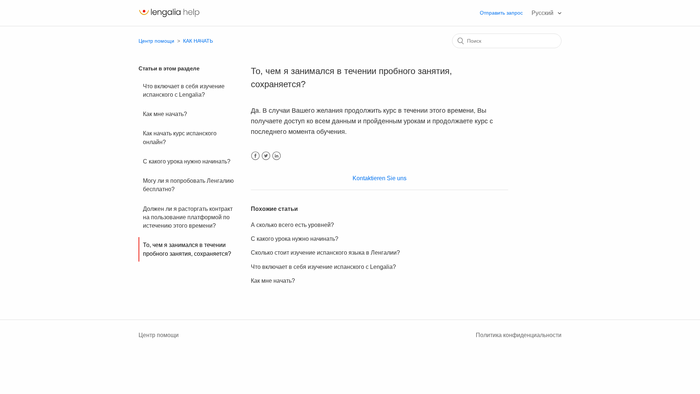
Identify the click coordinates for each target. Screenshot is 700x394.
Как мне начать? (165, 114)
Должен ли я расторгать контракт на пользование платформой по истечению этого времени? (188, 217)
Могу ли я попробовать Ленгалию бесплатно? (188, 185)
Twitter (266, 156)
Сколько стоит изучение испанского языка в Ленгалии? (325, 253)
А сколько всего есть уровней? (292, 225)
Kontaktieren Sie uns (380, 178)
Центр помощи (156, 41)
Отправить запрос (501, 13)
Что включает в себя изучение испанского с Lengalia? (184, 90)
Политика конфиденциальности (518, 335)
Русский (543, 13)
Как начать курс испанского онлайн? (180, 137)
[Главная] (169, 16)
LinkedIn (276, 156)
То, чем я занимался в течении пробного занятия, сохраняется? (187, 249)
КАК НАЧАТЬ (198, 41)
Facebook (255, 156)
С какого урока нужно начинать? (186, 161)
